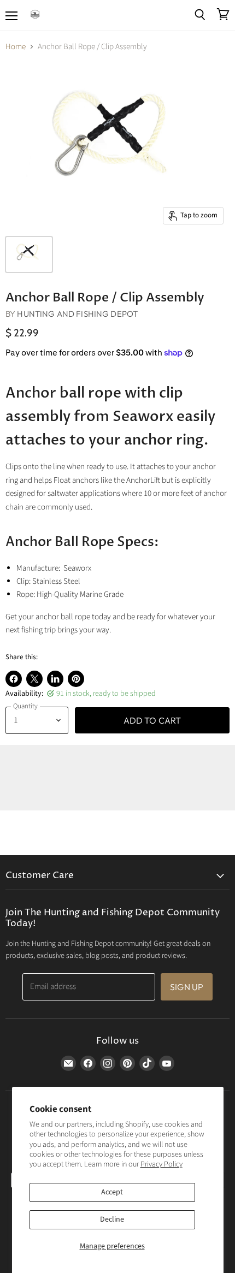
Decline (112, 1219)
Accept (112, 1192)
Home (15, 46)
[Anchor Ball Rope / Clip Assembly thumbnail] (29, 254)
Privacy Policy (161, 1164)
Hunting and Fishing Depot (77, 314)
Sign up (186, 986)
